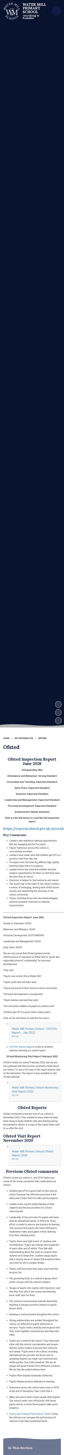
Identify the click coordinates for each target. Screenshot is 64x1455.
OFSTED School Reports (22, 1046)
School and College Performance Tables (30, 1413)
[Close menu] (56, 11)
